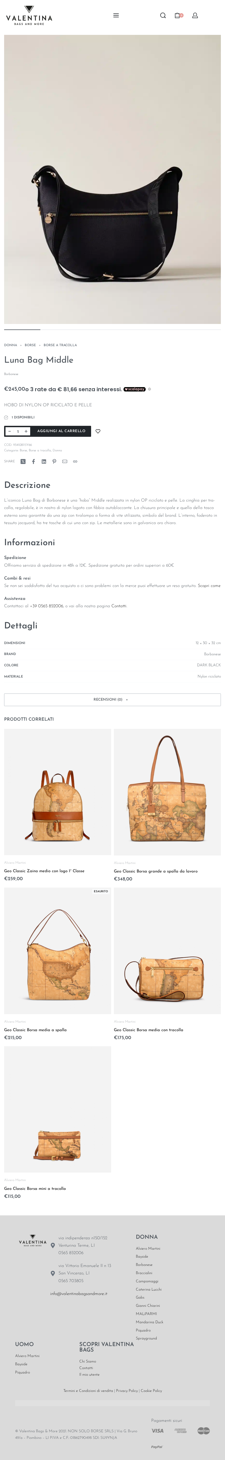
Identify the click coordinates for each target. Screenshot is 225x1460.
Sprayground (146, 1338)
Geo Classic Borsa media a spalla (35, 1030)
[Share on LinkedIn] (43, 461)
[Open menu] (116, 15)
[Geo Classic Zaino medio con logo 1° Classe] (57, 792)
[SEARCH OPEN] (163, 15)
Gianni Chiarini (148, 1306)
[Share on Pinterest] (54, 461)
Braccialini (144, 1273)
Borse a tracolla (60, 345)
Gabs (140, 1298)
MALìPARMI (146, 1314)
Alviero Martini (15, 863)
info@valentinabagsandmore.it (78, 1294)
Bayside (142, 1257)
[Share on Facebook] (33, 461)
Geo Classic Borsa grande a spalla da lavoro (156, 871)
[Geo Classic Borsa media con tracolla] (167, 951)
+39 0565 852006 (46, 606)
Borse (30, 345)
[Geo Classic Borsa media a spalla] (57, 951)
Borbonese (144, 1265)
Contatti (118, 606)
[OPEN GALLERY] (112, 179)
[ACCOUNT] (195, 15)
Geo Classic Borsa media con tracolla (148, 1030)
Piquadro (143, 1330)
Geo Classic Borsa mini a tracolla (35, 1189)
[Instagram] (73, 1311)
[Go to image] (22, 329)
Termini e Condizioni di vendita (88, 1391)
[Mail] (64, 461)
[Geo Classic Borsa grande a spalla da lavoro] (167, 792)
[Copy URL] (75, 461)
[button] (112, 699)
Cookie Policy (151, 1391)
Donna (10, 345)
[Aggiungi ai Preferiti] (98, 431)
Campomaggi (147, 1281)
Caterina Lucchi (149, 1290)
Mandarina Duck (149, 1322)
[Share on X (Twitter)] (23, 461)
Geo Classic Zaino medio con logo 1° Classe (44, 871)
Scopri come (209, 586)
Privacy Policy (127, 1391)
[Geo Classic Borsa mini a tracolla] (57, 1110)
